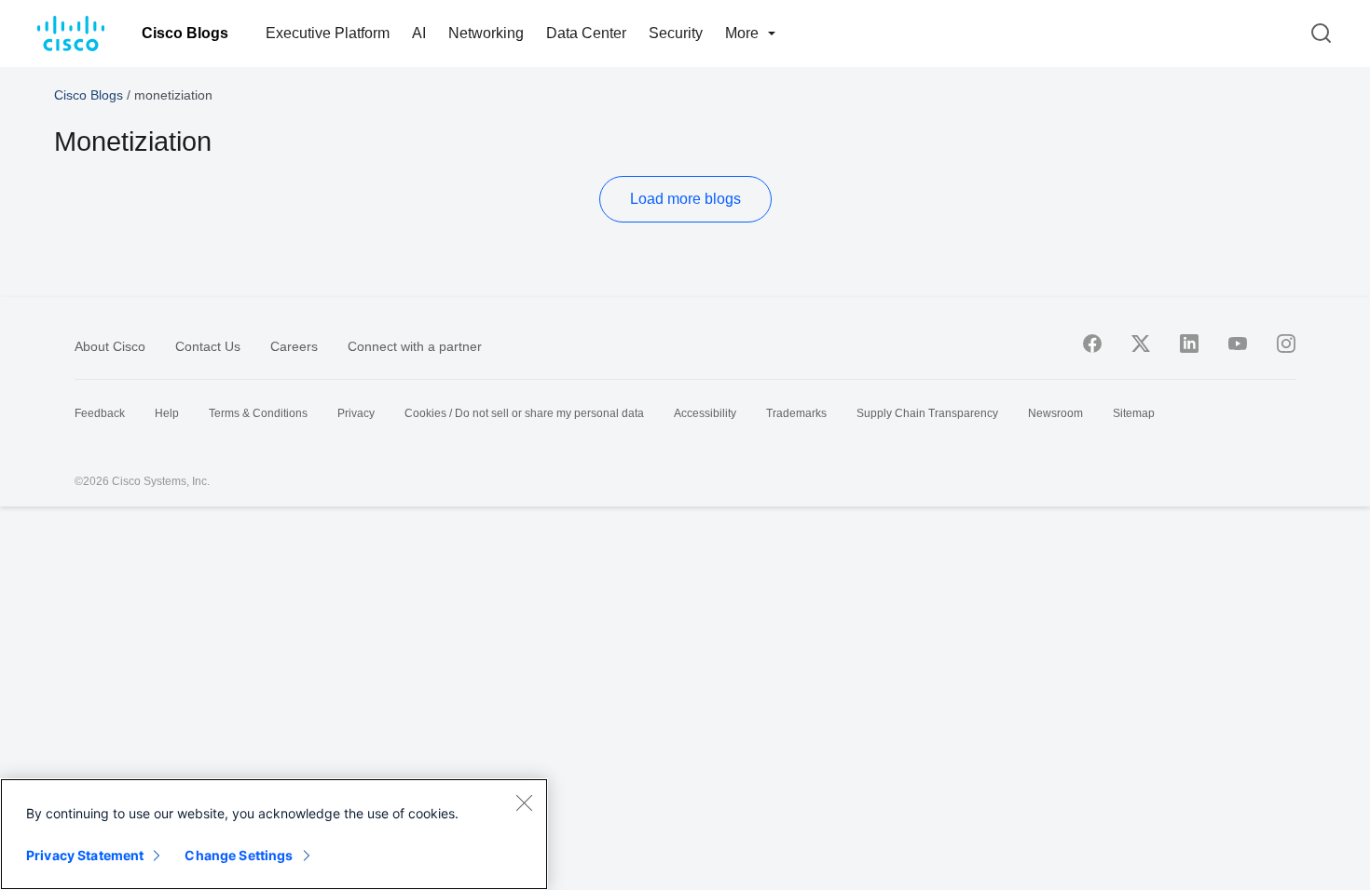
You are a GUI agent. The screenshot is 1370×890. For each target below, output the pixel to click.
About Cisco (110, 346)
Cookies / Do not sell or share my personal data (524, 413)
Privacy (356, 413)
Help (167, 413)
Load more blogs (685, 199)
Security (676, 33)
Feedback (100, 413)
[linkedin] (1189, 343)
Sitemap (1134, 413)
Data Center (586, 33)
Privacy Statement (85, 855)
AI (419, 33)
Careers (294, 346)
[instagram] (1286, 343)
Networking (486, 33)
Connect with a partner (415, 346)
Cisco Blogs (185, 33)
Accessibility (705, 413)
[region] (274, 834)
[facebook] (1092, 343)
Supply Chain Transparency (927, 413)
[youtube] (1237, 343)
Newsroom (1055, 413)
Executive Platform (328, 33)
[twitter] (1140, 343)
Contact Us (207, 346)
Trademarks (796, 413)
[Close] (523, 802)
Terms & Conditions (258, 413)
